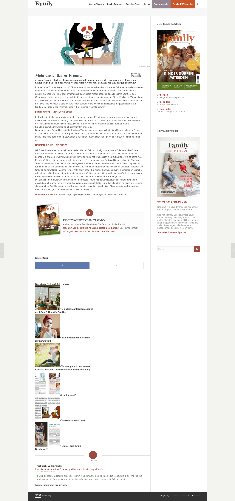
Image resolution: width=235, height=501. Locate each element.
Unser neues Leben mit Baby (172, 202)
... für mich (162, 95)
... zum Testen (164, 109)
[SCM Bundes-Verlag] (43, 497)
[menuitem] (96, 4)
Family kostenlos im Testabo (84, 220)
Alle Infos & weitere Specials (171, 232)
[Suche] (197, 4)
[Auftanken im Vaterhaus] (2, 250)
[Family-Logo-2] (44, 4)
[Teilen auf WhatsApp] (117, 265)
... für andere (163, 102)
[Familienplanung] (233, 250)
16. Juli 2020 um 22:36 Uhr (46, 472)
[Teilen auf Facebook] (62, 265)
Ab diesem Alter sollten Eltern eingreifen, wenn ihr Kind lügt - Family (70, 469)
